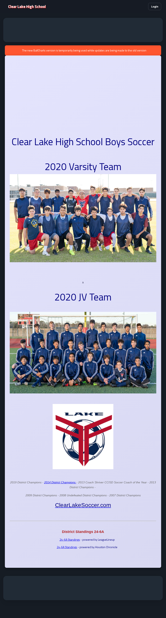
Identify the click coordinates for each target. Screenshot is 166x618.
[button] (142, 6)
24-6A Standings (70, 539)
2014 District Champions (60, 482)
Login (154, 6)
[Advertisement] (83, 30)
